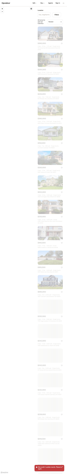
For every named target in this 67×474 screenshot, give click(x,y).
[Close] (63, 467)
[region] (17, 240)
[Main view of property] (50, 34)
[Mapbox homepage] (4, 472)
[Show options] (61, 22)
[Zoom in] (2, 8)
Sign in (58, 3)
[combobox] (55, 21)
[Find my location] (31, 8)
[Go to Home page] (6, 3)
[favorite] (62, 43)
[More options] (63, 3)
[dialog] (49, 468)
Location (40, 10)
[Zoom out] (2, 11)
